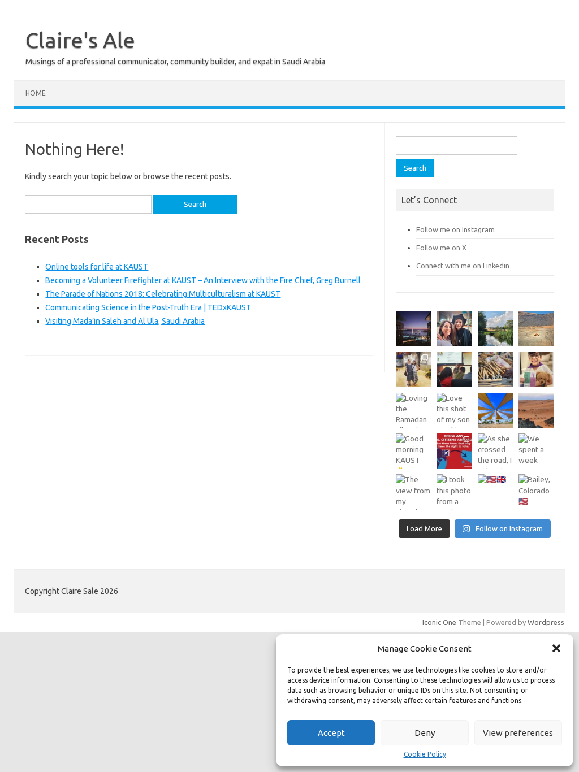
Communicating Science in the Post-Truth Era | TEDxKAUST (148, 307)
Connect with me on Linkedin (462, 266)
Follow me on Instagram (455, 229)
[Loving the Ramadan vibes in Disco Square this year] (413, 410)
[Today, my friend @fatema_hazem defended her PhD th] (454, 369)
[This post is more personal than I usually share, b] (536, 369)
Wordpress (546, 622)
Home (35, 93)
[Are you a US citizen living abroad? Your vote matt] (454, 451)
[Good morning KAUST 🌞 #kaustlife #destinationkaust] (413, 451)
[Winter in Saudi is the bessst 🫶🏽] (413, 328)
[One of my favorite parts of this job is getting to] (454, 328)
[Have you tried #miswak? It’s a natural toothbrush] (495, 369)
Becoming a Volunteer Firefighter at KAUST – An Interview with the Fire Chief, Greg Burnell (203, 280)
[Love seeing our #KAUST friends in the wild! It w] (413, 369)
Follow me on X (441, 247)
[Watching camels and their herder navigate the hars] (536, 410)
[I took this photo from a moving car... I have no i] (454, 491)
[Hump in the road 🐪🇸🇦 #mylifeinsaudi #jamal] (536, 328)
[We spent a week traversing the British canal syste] (536, 451)
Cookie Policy (425, 754)
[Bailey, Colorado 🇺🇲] (536, 491)
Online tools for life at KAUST (96, 266)
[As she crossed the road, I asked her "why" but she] (495, 451)
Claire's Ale (80, 40)
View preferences (518, 733)
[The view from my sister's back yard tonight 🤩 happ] (413, 491)
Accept (331, 733)
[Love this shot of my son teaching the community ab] (454, 410)
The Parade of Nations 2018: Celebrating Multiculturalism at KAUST (162, 293)
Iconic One (439, 622)
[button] (556, 648)
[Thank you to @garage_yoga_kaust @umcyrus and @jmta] (495, 410)
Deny (424, 733)
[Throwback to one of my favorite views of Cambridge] (495, 328)
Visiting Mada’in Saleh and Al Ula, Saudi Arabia (125, 321)
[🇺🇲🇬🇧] (495, 491)
